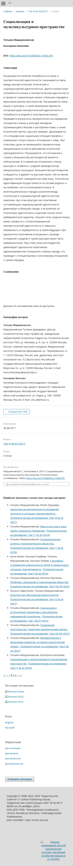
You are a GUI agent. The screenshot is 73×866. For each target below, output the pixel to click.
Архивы (20, 11)
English (9, 722)
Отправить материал (19, 779)
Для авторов (11, 753)
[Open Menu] (3, 3)
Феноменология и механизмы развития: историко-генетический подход (37, 642)
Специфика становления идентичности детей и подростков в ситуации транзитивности (39, 565)
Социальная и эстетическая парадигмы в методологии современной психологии (34, 612)
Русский (9, 727)
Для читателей (12, 748)
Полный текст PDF (18, 411)
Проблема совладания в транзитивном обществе (39, 582)
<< (4, 675)
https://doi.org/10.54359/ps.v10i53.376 (31, 55)
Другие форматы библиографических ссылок (27, 484)
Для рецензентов (14, 763)
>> (20, 675)
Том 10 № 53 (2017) (38, 11)
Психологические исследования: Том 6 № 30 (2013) (39, 633)
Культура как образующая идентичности (34, 595)
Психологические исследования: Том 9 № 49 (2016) (39, 586)
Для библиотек (13, 758)
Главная (7, 11)
